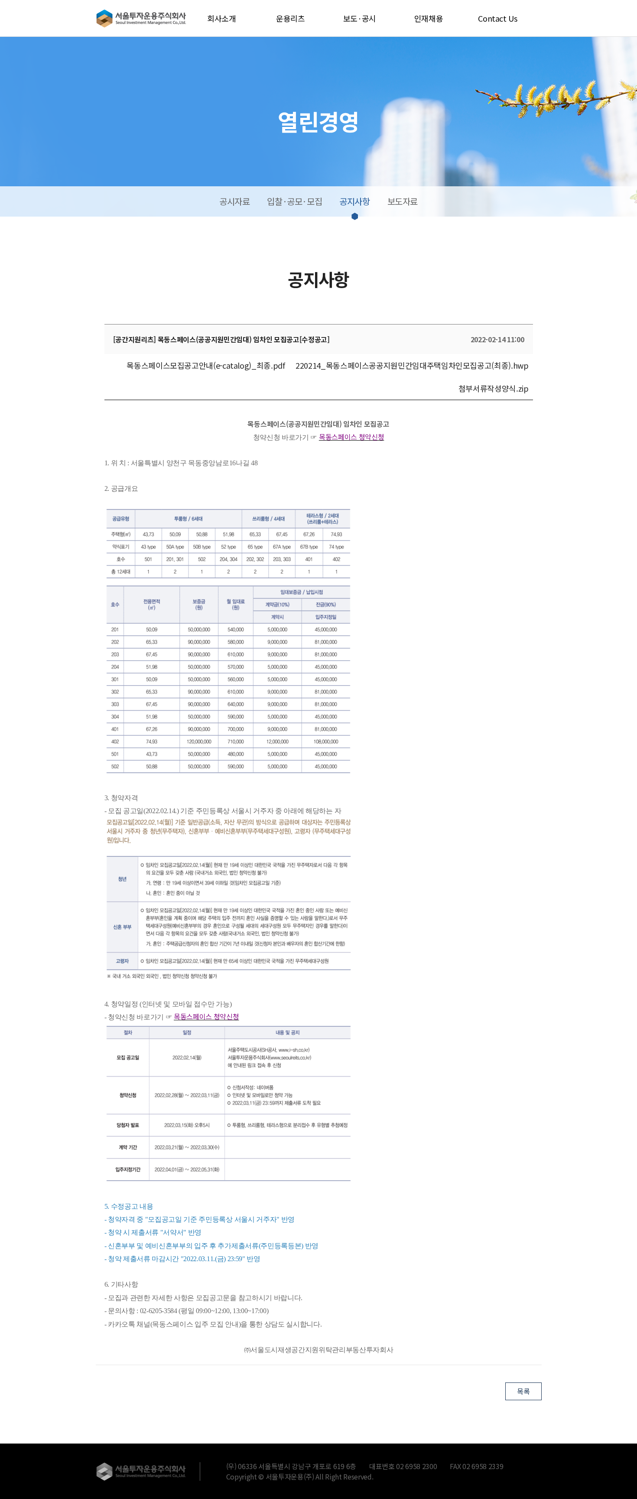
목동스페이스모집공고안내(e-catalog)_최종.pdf (206, 365)
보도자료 (402, 201)
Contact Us (497, 18)
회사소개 (221, 18)
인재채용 (428, 18)
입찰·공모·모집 (294, 201)
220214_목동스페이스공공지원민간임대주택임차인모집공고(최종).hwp (412, 365)
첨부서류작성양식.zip (493, 388)
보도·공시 (359, 18)
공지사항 (354, 201)
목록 (523, 1391)
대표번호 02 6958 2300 (403, 1466)
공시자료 (234, 201)
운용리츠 (290, 18)
